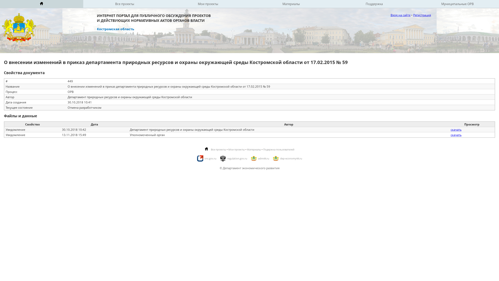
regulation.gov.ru (237, 158)
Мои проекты (208, 4)
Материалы (291, 4)
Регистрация (422, 15)
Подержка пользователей (278, 149)
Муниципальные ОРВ (457, 4)
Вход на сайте (401, 15)
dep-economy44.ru (291, 158)
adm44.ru (263, 158)
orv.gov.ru (210, 158)
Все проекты (124, 4)
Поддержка (374, 4)
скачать (456, 130)
